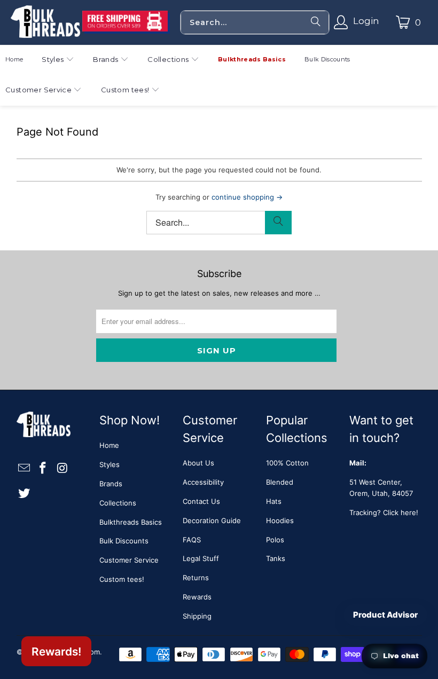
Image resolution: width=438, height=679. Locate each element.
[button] (58, 60)
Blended (279, 482)
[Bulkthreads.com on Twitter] (25, 493)
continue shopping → (247, 197)
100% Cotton (287, 463)
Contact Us (201, 501)
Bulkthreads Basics (130, 522)
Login (366, 20)
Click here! (400, 512)
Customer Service (129, 560)
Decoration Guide (212, 520)
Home (109, 445)
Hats (273, 501)
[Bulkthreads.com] (45, 22)
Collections (117, 503)
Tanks (275, 558)
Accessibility (203, 482)
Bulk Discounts (123, 540)
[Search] (315, 22)
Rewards (197, 597)
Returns (196, 577)
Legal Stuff (201, 558)
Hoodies (280, 520)
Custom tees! (121, 579)
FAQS (192, 539)
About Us (198, 463)
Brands (110, 483)
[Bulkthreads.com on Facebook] (43, 468)
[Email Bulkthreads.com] (25, 468)
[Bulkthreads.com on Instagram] (62, 468)
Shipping (197, 616)
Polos (275, 539)
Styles (109, 464)
